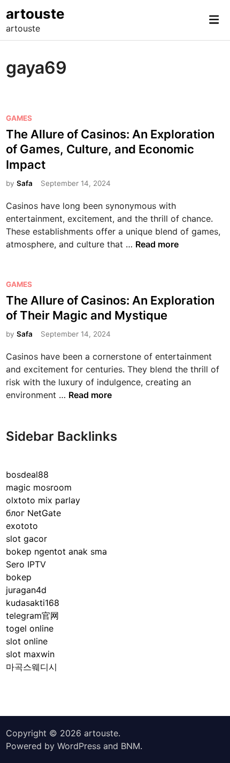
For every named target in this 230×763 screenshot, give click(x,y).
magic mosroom (39, 487)
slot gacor (26, 538)
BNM (130, 746)
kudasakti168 (32, 602)
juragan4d (26, 590)
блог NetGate (33, 513)
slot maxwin (30, 654)
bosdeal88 (27, 474)
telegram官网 (32, 615)
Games (19, 118)
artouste (35, 13)
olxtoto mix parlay (43, 500)
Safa (25, 183)
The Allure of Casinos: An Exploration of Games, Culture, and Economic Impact (110, 149)
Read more (157, 244)
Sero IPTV (26, 564)
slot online (27, 641)
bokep (19, 577)
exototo (22, 525)
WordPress (79, 746)
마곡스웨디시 (31, 666)
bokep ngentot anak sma (56, 551)
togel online (29, 628)
